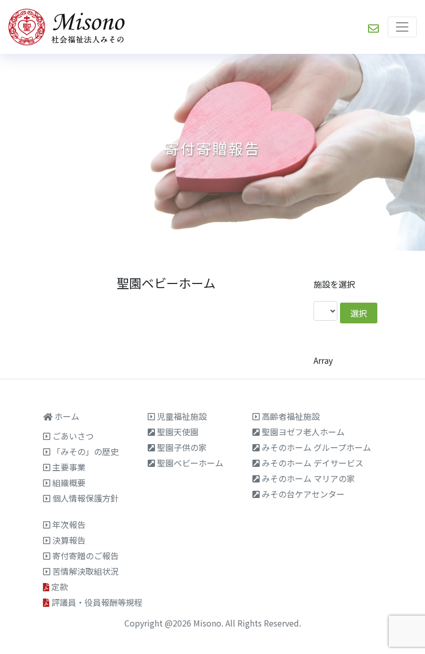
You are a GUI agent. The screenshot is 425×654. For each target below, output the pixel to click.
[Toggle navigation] (402, 27)
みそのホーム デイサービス (312, 463)
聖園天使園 (178, 431)
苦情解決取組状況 (85, 571)
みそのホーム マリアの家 (308, 478)
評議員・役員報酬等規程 (97, 602)
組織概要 (69, 482)
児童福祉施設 (182, 416)
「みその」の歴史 (85, 451)
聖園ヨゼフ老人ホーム (303, 431)
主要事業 (69, 467)
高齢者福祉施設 (291, 416)
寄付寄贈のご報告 (85, 555)
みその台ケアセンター (303, 494)
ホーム (66, 416)
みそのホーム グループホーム (316, 447)
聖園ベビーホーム (190, 463)
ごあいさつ (73, 436)
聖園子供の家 (182, 447)
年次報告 (69, 524)
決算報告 (69, 540)
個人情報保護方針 (85, 498)
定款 (59, 586)
